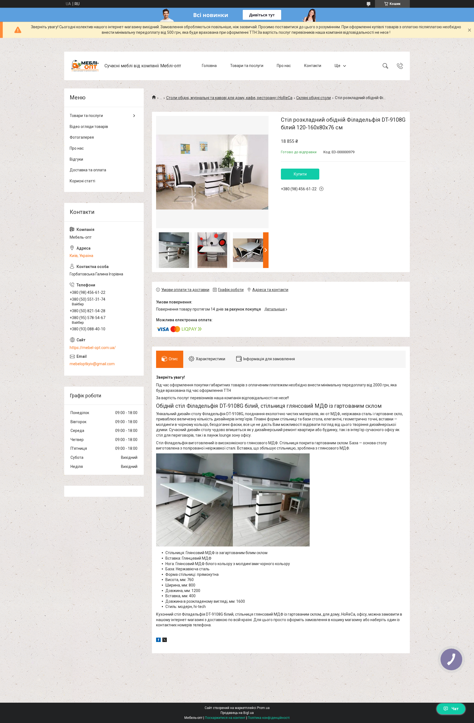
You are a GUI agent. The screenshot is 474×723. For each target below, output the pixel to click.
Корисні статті (82, 181)
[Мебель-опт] (85, 66)
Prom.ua (263, 708)
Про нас (284, 65)
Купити (300, 174)
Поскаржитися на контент (225, 718)
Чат (455, 709)
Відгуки (76, 159)
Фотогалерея (82, 137)
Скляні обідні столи (313, 98)
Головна (209, 65)
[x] (164, 640)
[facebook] (158, 640)
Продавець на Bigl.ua (237, 713)
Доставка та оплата (88, 170)
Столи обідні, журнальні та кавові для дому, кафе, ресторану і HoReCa (229, 98)
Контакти (312, 65)
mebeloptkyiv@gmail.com (92, 364)
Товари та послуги (246, 65)
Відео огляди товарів (89, 126)
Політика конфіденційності (269, 718)
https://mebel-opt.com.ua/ (93, 347)
